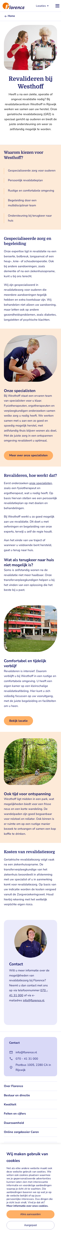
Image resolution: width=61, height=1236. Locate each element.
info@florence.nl (33, 1000)
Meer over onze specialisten (28, 455)
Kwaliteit (10, 1104)
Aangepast (30, 1225)
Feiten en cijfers (15, 1113)
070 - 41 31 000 (27, 1059)
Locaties (41, 6)
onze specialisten (40, 483)
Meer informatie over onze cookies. (27, 1206)
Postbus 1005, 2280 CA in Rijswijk (33, 1067)
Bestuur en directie (17, 1095)
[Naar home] (12, 6)
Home (11, 16)
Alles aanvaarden (30, 1214)
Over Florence (13, 1086)
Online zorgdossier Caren (21, 1132)
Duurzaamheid (14, 1123)
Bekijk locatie (18, 721)
